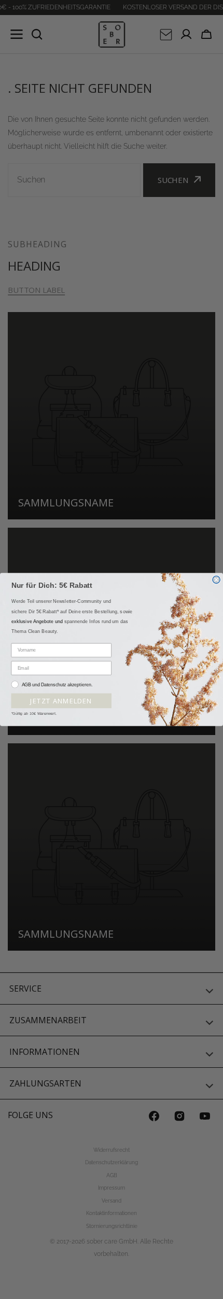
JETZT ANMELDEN (61, 700)
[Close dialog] (216, 579)
